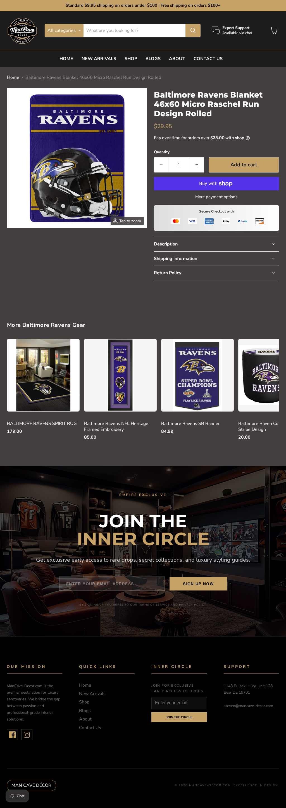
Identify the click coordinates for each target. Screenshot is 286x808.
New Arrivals (99, 58)
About (177, 58)
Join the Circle (179, 717)
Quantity (162, 152)
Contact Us (208, 58)
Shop (131, 58)
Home (66, 58)
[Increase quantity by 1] (197, 165)
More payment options (216, 197)
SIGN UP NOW (198, 584)
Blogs (153, 58)
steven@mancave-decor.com (248, 705)
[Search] (193, 30)
